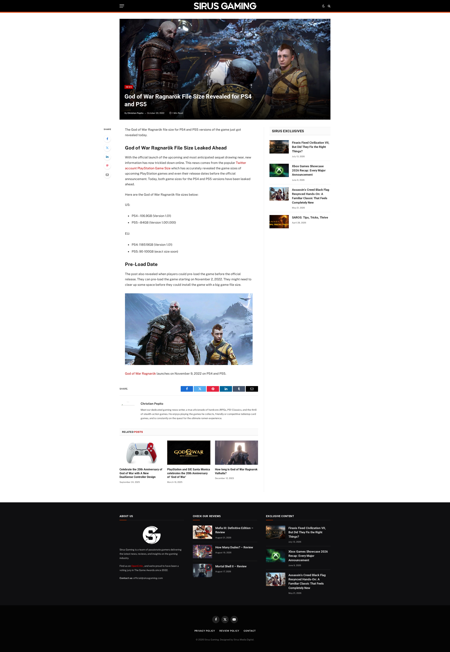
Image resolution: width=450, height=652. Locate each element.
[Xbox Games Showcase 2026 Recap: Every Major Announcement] (279, 170)
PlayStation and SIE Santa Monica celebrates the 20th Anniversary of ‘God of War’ (188, 473)
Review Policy (229, 631)
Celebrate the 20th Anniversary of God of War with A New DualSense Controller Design (141, 473)
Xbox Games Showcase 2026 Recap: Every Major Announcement (309, 170)
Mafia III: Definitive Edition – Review (234, 530)
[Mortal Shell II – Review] (202, 570)
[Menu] (122, 6)
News (129, 87)
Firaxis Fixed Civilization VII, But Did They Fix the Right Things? (310, 147)
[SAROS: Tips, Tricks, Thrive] (279, 221)
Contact (250, 631)
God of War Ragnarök (140, 373)
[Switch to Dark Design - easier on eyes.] (323, 6)
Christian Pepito (135, 113)
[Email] (107, 174)
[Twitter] (107, 147)
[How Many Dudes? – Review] (202, 551)
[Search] (328, 6)
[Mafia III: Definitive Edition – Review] (202, 532)
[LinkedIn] (107, 156)
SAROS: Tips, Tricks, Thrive (310, 217)
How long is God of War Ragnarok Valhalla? (236, 471)
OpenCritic (137, 566)
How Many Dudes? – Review (234, 547)
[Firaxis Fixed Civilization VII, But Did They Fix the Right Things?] (279, 147)
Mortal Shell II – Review (231, 566)
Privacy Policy (204, 631)
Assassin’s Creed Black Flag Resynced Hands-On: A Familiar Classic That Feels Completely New (310, 196)
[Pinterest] (107, 165)
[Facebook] (107, 138)
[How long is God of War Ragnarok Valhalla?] (236, 453)
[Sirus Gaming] (225, 5)
